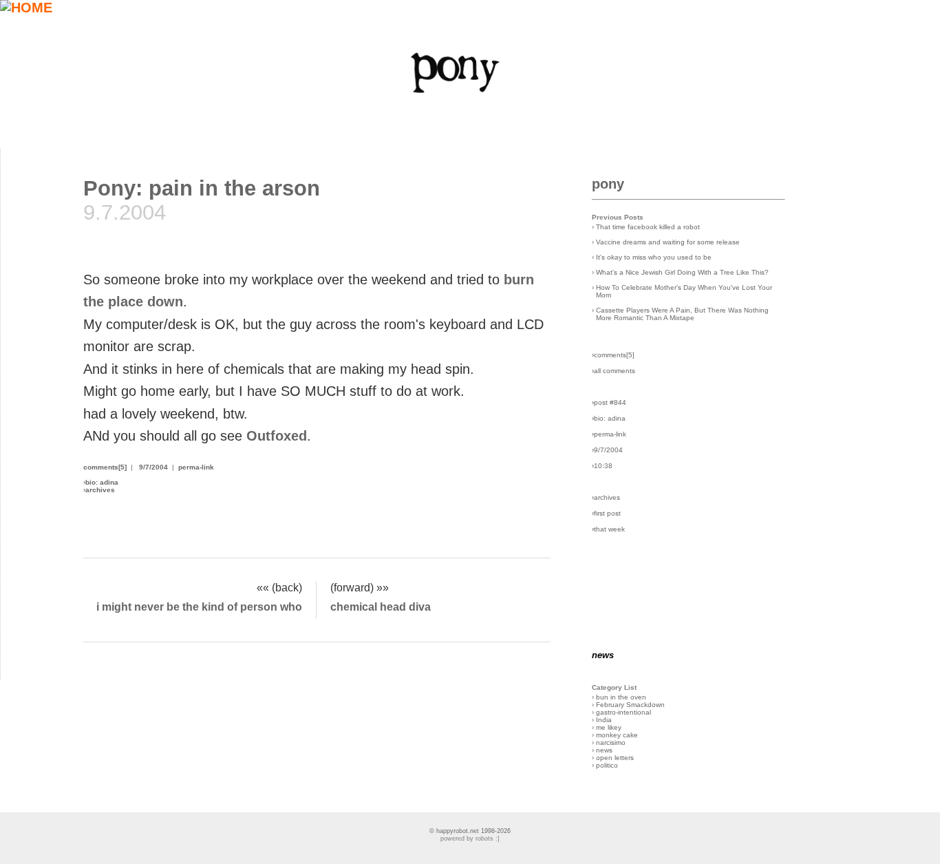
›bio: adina (609, 418)
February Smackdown (630, 704)
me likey (608, 727)
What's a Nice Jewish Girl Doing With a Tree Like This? (682, 272)
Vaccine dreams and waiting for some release (668, 242)
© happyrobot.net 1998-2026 (470, 831)
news (604, 750)
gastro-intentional (623, 712)
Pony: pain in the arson (201, 188)
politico (607, 765)
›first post (606, 513)
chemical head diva (380, 606)
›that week (608, 529)
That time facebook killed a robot (648, 227)
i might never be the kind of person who (199, 606)
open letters (615, 757)
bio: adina (101, 482)
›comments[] (613, 355)
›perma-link (609, 434)
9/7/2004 (153, 467)
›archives (606, 497)
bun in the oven (621, 697)
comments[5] (105, 467)
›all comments (613, 371)
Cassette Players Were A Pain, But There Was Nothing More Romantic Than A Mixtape (682, 314)
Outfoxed (276, 435)
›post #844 (609, 402)
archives (100, 490)
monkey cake (617, 735)
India (604, 720)
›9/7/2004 (607, 450)
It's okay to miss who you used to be (654, 257)
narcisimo (611, 742)
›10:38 (602, 466)
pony (608, 183)
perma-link (196, 467)
